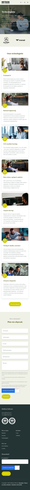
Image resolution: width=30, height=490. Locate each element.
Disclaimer (21, 483)
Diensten (4, 433)
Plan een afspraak (15, 304)
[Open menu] (27, 2)
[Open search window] (24, 2)
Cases (17, 433)
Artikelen (18, 435)
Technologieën (5, 438)
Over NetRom (5, 446)
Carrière (3, 448)
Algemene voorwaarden (16, 484)
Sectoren (4, 435)
